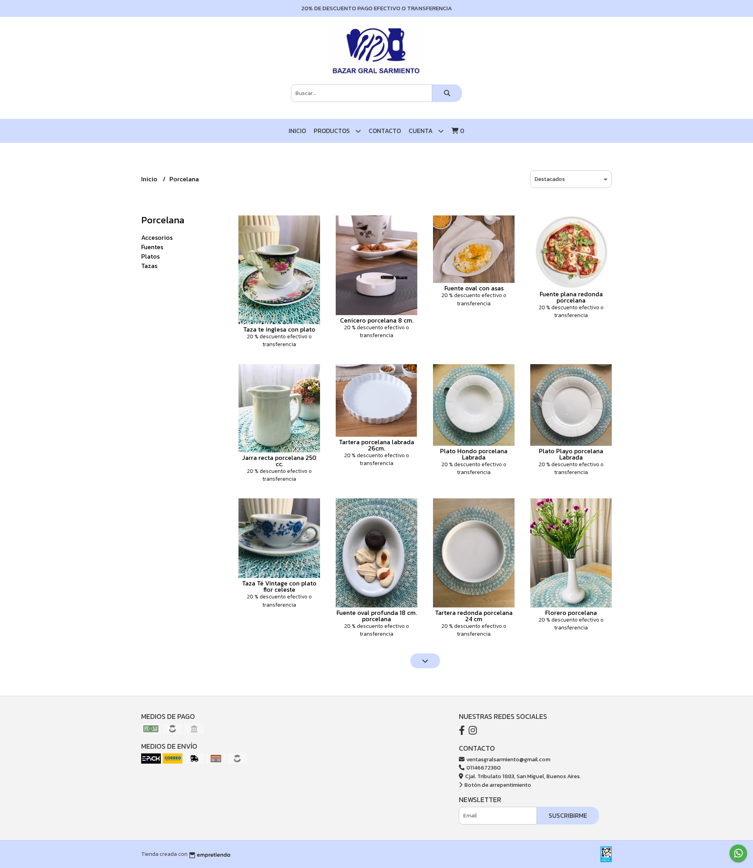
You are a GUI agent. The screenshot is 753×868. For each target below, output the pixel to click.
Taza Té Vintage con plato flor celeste (279, 586)
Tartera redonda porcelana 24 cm (474, 616)
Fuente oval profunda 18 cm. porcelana (376, 616)
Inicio (297, 130)
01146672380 (483, 767)
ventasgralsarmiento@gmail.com (507, 759)
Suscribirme (568, 815)
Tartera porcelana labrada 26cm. (376, 445)
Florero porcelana (571, 612)
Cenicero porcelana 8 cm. (376, 320)
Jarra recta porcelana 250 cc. (279, 461)
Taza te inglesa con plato (279, 329)
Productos (332, 130)
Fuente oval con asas (474, 288)
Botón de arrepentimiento (497, 784)
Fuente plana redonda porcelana (571, 297)
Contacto (385, 130)
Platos (150, 256)
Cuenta (421, 130)
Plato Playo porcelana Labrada (571, 454)
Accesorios (157, 237)
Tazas (149, 265)
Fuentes (152, 247)
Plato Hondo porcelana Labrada (473, 454)
